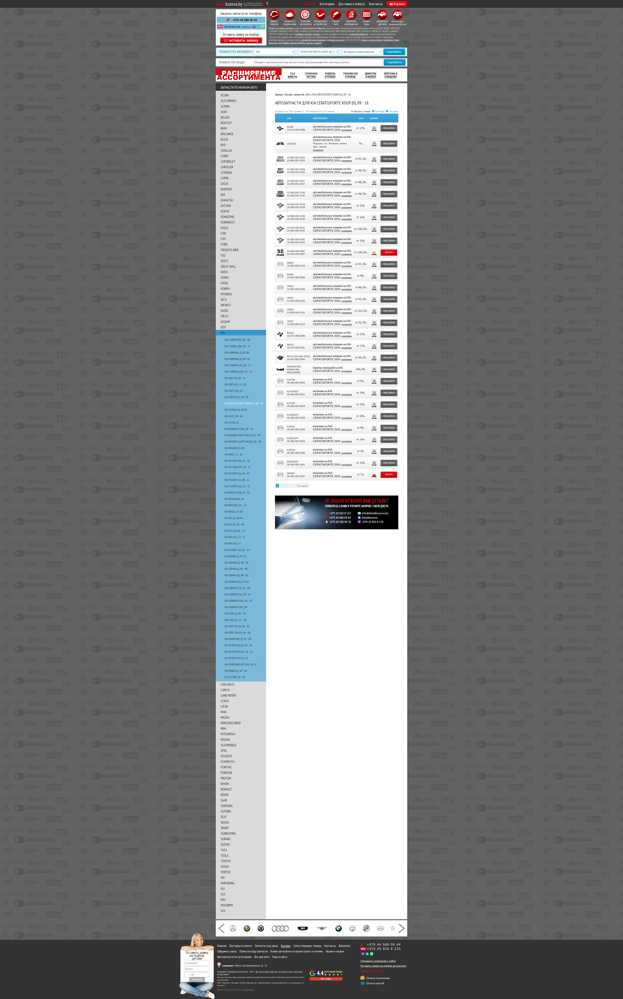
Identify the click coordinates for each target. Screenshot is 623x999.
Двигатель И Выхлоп (370, 75)
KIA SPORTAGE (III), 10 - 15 (239, 652)
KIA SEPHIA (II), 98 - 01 (236, 575)
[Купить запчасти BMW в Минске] (338, 928)
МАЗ (223, 899)
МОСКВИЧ (227, 905)
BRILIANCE (227, 134)
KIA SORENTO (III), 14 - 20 (238, 601)
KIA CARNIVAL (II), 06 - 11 (238, 365)
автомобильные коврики (313, 40)
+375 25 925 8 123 (232, 26)
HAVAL (224, 283)
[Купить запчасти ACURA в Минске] (233, 928)
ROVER (225, 794)
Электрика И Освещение (390, 75)
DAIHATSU (227, 200)
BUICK (224, 139)
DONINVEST (228, 222)
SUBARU (226, 839)
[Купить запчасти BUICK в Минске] (366, 928)
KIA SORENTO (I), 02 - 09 (237, 588)
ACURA (225, 95)
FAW (223, 233)
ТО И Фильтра (292, 75)
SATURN (226, 811)
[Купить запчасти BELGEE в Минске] (303, 928)
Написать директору (372, 970)
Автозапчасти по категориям (234, 957)
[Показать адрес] (267, 4)
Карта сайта (279, 957)
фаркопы (273, 43)
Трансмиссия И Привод (350, 75)
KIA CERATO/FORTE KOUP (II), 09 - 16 (244, 403)
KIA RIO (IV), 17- (233, 543)
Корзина (399, 3)
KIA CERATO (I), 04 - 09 (236, 397)
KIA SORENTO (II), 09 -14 (237, 594)
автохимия (284, 43)
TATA (224, 850)
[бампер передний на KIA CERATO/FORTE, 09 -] (280, 369)
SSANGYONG (228, 833)
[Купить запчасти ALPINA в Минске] (260, 928)
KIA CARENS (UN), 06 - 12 (237, 346)
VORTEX (226, 872)
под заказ (393, 111)
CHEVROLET (228, 161)
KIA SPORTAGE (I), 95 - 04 (238, 639)
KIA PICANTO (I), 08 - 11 (237, 480)
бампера (299, 34)
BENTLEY (226, 123)
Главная (221, 946)
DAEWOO (226, 189)
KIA (223, 332)
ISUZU (224, 310)
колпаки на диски (336, 40)
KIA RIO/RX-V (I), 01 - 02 (237, 550)
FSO (223, 255)
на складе (380, 111)
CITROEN (226, 172)
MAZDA (225, 717)
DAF (223, 194)
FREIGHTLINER (229, 250)
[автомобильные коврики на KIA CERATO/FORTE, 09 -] (280, 143)
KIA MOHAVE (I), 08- (235, 448)
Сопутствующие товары (307, 946)
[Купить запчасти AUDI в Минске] (280, 928)
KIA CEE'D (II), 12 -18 (235, 384)
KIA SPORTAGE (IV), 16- (237, 658)
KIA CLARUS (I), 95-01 (236, 410)
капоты (308, 34)
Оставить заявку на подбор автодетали (383, 966)
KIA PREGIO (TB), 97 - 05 (237, 492)
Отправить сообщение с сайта (378, 961)
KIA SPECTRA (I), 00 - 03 (237, 626)
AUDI (224, 111)
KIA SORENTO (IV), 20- (236, 607)
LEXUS (225, 701)
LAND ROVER (228, 695)
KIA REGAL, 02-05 (234, 511)
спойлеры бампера (358, 34)
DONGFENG (227, 216)
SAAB (224, 800)
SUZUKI (225, 844)
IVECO (224, 316)
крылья (316, 34)
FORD (224, 244)
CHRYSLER (227, 167)
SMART (225, 828)
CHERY (225, 156)
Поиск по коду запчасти (253, 951)
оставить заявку (243, 40)
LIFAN (224, 706)
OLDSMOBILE (229, 745)
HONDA (225, 288)
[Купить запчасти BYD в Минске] (380, 928)
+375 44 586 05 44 (244, 20)
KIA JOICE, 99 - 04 (234, 416)
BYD (223, 145)
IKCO (224, 299)
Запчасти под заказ (266, 946)
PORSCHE (226, 772)
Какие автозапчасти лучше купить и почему (297, 951)
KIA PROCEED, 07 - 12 (235, 505)
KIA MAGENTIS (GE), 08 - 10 (239, 429)
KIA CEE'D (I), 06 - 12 (235, 378)
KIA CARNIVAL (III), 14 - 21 (238, 371)
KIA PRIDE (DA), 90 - (235, 499)
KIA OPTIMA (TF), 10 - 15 (237, 467)
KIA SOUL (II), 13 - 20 (235, 620)
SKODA (225, 822)
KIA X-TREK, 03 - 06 (235, 677)
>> (292, 485)
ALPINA (225, 106)
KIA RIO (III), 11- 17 (235, 537)
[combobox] (189, 975)
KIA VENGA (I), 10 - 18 (236, 671)
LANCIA (225, 689)
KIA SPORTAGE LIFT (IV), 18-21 (241, 664)
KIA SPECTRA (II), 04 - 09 (237, 632)
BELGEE (225, 117)
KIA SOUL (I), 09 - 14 (235, 613)
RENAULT (226, 789)
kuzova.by (229, 4)
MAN (223, 712)
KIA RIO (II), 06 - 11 (235, 531)
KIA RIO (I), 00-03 (234, 518)
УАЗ (223, 910)
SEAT (224, 816)
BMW (224, 128)
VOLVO (225, 866)
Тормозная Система (311, 75)
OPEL (224, 750)
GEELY (224, 261)
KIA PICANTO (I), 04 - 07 (237, 473)
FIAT (223, 238)
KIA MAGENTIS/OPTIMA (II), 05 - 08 (243, 441)
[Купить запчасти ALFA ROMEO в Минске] (247, 928)
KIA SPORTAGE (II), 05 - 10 (238, 645)
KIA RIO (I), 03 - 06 (234, 524)
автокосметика (297, 43)
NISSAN (225, 739)
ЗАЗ (223, 894)
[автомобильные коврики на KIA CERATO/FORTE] (280, 128)
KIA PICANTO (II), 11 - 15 (237, 486)
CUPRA (225, 178)
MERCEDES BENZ (231, 723)
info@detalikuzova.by (375, 513)
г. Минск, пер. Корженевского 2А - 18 (244, 965)
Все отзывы (326, 978)
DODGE (225, 211)
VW (223, 877)
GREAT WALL (228, 266)
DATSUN (226, 205)
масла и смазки (314, 43)
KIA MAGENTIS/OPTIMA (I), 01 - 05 (242, 435)
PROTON (226, 778)
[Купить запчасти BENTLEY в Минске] (322, 928)
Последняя (302, 485)
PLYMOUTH (227, 761)
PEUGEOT (226, 756)
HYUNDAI (226, 294)
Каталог (309, 3)
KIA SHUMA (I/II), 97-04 (237, 582)
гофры (364, 40)
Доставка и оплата (351, 3)
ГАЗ (223, 888)
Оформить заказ (227, 951)
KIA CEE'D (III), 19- (234, 391)
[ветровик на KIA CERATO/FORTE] (280, 381)
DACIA (224, 183)
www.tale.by (249, 990)
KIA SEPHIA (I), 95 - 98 (236, 569)
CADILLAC (226, 150)
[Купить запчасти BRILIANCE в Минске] (352, 928)
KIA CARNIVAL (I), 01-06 (237, 352)
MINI (223, 728)
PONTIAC (226, 767)
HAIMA (225, 277)
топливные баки (391, 40)
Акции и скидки (335, 951)
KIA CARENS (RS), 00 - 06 (237, 340)
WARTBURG (227, 883)
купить (389, 252)
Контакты (375, 3)
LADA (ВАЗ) (227, 684)
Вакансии (344, 946)
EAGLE (224, 227)
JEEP (223, 327)
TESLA (224, 855)
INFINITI (226, 305)
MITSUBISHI (228, 734)
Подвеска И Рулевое (330, 75)
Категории (327, 3)
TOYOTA (226, 861)
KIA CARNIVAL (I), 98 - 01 (237, 359)
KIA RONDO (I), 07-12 (235, 556)
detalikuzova (370, 517)
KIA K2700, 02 (232, 422)
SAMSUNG (227, 805)
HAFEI (224, 272)
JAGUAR (225, 321)
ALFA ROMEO (228, 100)
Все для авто (261, 957)
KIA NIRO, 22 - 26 (233, 454)
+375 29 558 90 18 (340, 521)
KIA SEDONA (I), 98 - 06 (236, 562)
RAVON (225, 783)
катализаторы (375, 40)
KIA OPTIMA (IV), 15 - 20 (237, 461)
